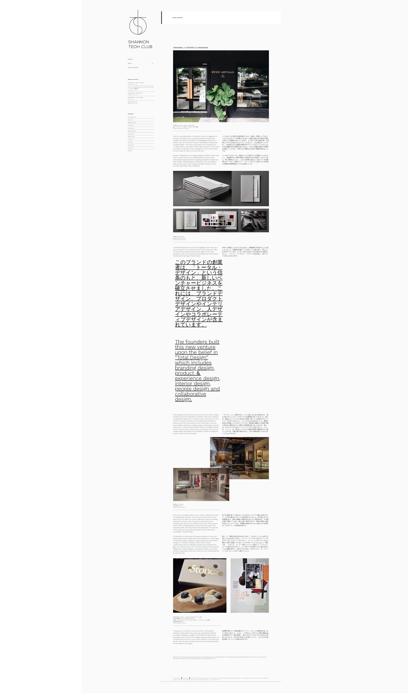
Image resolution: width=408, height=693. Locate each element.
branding (203, 678)
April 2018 (130, 142)
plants (250, 678)
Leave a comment (214, 679)
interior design (245, 678)
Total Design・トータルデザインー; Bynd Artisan (190, 47)
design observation (217, 678)
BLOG (130, 63)
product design (257, 678)
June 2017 (130, 147)
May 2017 (130, 150)
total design (206, 679)
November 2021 (132, 117)
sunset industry (198, 679)
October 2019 (131, 128)
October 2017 (131, 145)
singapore (265, 678)
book (192, 678)
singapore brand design (179, 679)
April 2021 (130, 119)
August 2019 (131, 133)
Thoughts (185, 678)
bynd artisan (209, 678)
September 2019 (132, 131)
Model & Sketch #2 (132, 101)
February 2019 (131, 136)
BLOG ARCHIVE (133, 67)
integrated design (236, 678)
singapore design (189, 679)
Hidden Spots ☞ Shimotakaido (135, 97)
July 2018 (130, 139)
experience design (227, 678)
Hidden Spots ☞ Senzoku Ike (135, 93)
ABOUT (130, 59)
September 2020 (132, 122)
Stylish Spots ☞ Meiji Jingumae (136, 82)
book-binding (197, 678)
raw (262, 678)
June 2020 (130, 125)
